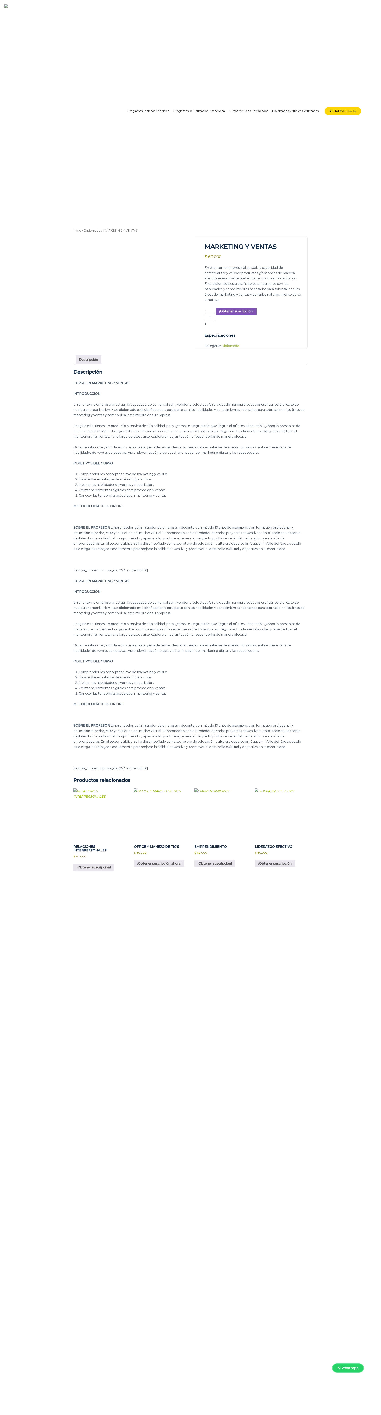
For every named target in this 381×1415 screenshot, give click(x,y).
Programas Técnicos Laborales (148, 111)
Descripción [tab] (88, 360)
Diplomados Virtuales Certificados (295, 111)
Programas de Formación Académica (199, 111)
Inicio (77, 230)
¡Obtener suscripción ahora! (159, 863)
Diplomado (92, 230)
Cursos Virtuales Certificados (248, 111)
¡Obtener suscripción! (236, 311)
